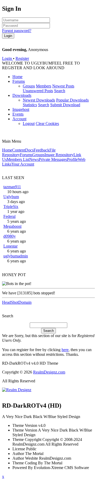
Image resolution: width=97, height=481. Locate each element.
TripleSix (10, 206)
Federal (9, 216)
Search (59, 90)
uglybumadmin (15, 256)
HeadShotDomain (17, 302)
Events (18, 114)
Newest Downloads (39, 100)
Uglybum (11, 196)
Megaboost (12, 226)
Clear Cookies (47, 123)
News (34, 159)
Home (17, 76)
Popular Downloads (72, 100)
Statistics (30, 105)
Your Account (22, 164)
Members (43, 86)
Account (19, 119)
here (65, 349)
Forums (18, 81)
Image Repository (58, 155)
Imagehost (20, 109)
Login (7, 58)
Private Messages (53, 159)
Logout (29, 123)
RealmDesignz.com (49, 372)
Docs (29, 150)
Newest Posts (63, 86)
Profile (72, 159)
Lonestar (10, 246)
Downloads (21, 95)
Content (18, 150)
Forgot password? (16, 30)
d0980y (9, 236)
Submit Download (65, 105)
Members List (18, 159)
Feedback (41, 150)
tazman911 (12, 187)
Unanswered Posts (38, 90)
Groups (29, 86)
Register (22, 58)
